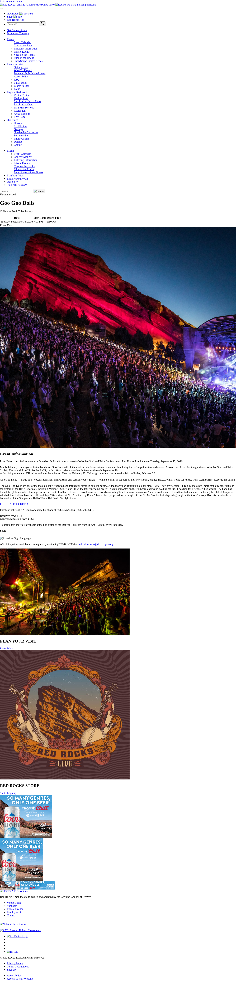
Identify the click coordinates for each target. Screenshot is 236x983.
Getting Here (21, 67)
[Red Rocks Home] (118, 4)
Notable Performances (26, 132)
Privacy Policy (15, 963)
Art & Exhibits (22, 113)
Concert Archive (23, 45)
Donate (18, 141)
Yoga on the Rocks (24, 54)
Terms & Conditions (18, 966)
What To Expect (23, 70)
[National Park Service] (13, 924)
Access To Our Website (20, 978)
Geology (18, 129)
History (18, 123)
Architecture (20, 126)
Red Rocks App (15, 19)
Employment (14, 912)
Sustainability (21, 135)
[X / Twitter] (17, 936)
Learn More (6, 648)
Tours (17, 88)
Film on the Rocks (24, 57)
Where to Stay (21, 85)
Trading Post (21, 98)
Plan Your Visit (15, 64)
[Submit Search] (42, 23)
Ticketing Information (25, 48)
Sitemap (11, 969)
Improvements (21, 138)
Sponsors (12, 905)
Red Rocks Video (23, 104)
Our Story (12, 119)
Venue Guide (14, 902)
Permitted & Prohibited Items (29, 73)
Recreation (20, 110)
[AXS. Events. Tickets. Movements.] (20, 930)
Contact (18, 144)
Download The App (18, 33)
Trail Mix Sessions (24, 107)
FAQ (16, 79)
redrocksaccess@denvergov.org (95, 544)
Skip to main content (11, 1)
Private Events (22, 51)
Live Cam (19, 116)
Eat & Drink (20, 82)
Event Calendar (22, 42)
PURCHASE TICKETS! (14, 504)
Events (10, 39)
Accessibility (21, 76)
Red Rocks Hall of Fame (27, 101)
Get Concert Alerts (17, 30)
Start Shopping (8, 793)
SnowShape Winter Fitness (28, 172)
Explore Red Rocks (17, 92)
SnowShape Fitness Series (28, 61)
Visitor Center (21, 95)
